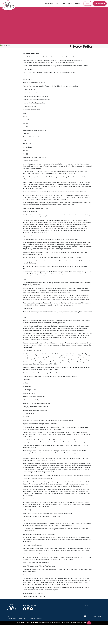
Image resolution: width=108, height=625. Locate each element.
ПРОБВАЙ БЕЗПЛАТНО (99, 3)
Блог (57, 3)
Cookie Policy (12, 618)
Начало (80, 606)
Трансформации (48, 3)
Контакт (70, 3)
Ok (89, 623)
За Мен (63, 3)
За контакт (95, 606)
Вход (87, 3)
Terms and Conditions (35, 618)
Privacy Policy (22, 618)
